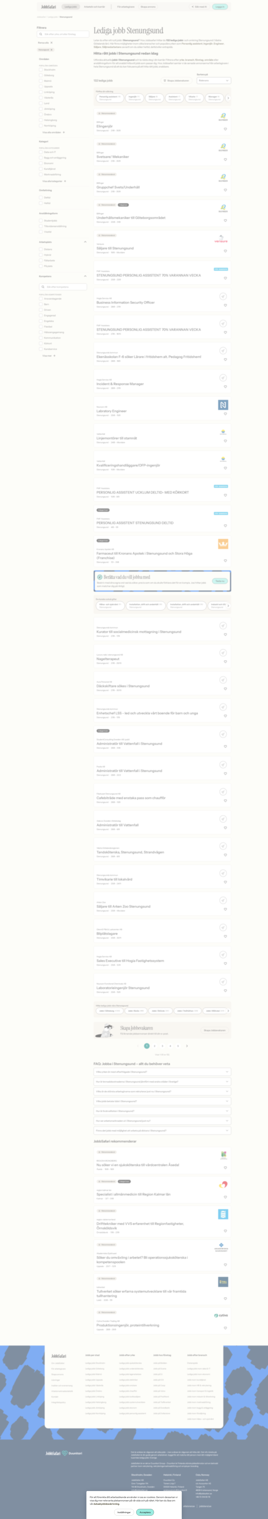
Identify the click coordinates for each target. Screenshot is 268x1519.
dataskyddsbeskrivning (106, 1503)
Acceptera (145, 1512)
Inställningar (124, 1512)
